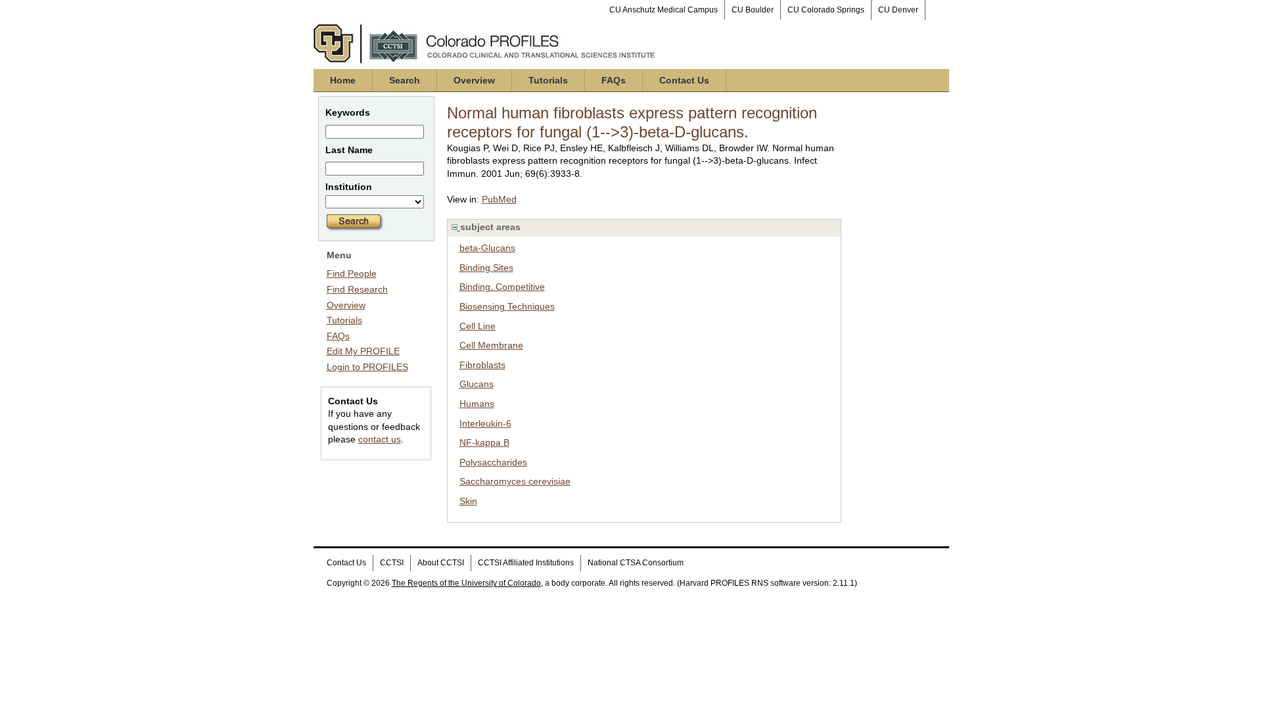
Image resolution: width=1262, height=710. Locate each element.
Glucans (476, 384)
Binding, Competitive (502, 286)
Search (404, 80)
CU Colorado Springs (825, 9)
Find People (352, 273)
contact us (379, 439)
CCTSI (392, 562)
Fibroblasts (482, 365)
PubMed (499, 199)
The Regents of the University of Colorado (466, 583)
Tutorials (548, 80)
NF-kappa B (484, 442)
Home (343, 80)
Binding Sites (486, 267)
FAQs (613, 80)
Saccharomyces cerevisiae (515, 481)
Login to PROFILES (367, 367)
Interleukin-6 (485, 423)
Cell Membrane (491, 345)
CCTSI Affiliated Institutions (526, 562)
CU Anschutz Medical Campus (663, 9)
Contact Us (684, 80)
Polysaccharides (493, 462)
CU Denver (898, 9)
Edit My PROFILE (363, 351)
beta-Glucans (487, 248)
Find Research (357, 289)
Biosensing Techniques (507, 306)
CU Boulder (753, 9)
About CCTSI (440, 562)
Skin (468, 501)
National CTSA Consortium (636, 562)
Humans (476, 403)
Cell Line (477, 326)
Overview (474, 80)
